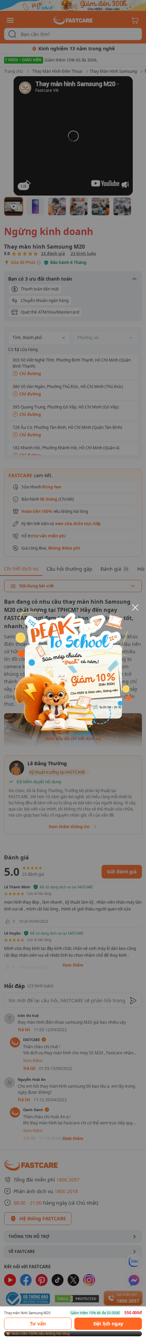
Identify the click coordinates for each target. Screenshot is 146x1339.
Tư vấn (37, 1323)
